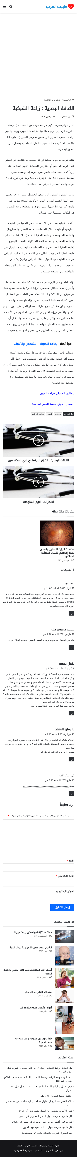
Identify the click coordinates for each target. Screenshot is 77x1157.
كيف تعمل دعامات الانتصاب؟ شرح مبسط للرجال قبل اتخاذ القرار (40, 1088)
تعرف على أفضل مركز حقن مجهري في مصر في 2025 (42, 1122)
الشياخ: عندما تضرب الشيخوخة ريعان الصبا (31, 947)
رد (71, 613)
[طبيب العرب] (60, 6)
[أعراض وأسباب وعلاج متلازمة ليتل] (64, 1020)
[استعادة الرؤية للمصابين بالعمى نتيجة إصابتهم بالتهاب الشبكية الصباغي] (57, 533)
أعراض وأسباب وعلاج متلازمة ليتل (35, 1007)
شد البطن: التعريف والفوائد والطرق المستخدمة (47, 1133)
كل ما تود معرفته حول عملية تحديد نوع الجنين (47, 1127)
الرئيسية (67, 100)
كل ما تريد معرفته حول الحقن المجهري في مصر (46, 1116)
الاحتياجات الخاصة (52, 100)
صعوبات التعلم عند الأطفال (38, 992)
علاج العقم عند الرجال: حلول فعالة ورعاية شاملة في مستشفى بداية (38, 1103)
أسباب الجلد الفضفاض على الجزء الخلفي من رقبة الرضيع (27, 972)
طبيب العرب (66, 116)
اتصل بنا (49, 1150)
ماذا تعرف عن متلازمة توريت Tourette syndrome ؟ (32, 1040)
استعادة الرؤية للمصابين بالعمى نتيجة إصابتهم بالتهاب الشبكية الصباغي (57, 553)
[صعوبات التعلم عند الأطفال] (64, 996)
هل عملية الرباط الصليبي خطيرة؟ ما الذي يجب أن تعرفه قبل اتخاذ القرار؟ (39, 1070)
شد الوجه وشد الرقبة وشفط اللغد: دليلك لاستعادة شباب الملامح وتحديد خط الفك (37, 1079)
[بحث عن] (11, 8)
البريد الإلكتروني (65, 876)
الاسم (70, 860)
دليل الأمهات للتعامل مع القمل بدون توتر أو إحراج (45, 1110)
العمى (49, 414)
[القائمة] (4, 8)
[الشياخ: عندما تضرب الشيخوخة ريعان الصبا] (64, 955)
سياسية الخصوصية (23, 1150)
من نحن (59, 1150)
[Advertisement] (38, 56)
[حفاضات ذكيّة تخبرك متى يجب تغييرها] (64, 936)
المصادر (38, 1150)
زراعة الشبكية (38, 414)
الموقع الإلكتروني (65, 891)
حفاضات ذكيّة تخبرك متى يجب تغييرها (33, 932)
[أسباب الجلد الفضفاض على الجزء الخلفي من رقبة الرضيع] (64, 978)
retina (58, 414)
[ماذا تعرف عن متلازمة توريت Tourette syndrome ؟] (64, 1043)
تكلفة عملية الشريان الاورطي (56, 1096)
